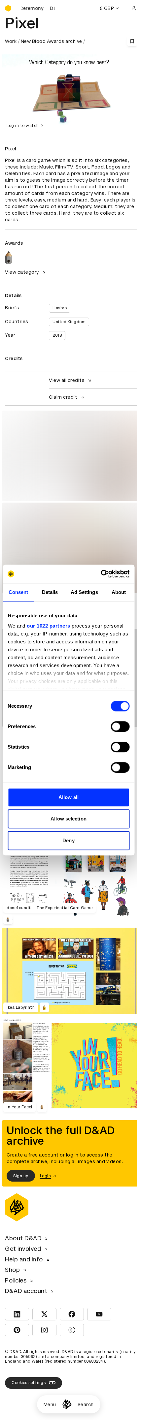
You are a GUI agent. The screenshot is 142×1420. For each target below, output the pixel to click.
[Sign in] (133, 8)
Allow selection (69, 818)
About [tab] (119, 592)
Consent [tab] (18, 592)
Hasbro (60, 308)
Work (11, 41)
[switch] (120, 726)
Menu (50, 1404)
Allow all (68, 797)
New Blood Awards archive (51, 41)
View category (22, 272)
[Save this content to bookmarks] (132, 41)
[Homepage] (66, 1404)
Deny (68, 840)
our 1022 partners (48, 626)
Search (86, 1404)
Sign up (20, 1176)
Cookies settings (29, 1382)
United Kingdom (69, 322)
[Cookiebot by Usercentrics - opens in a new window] (100, 574)
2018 (57, 335)
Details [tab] (50, 592)
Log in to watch (23, 125)
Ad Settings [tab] (84, 592)
